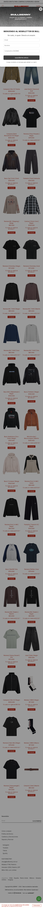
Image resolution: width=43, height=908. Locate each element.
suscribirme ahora (21, 58)
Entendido (37, 905)
